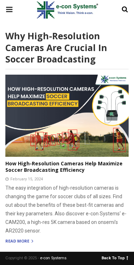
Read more (17, 241)
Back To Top (113, 258)
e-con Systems (53, 258)
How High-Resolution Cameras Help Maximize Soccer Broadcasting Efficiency (64, 166)
